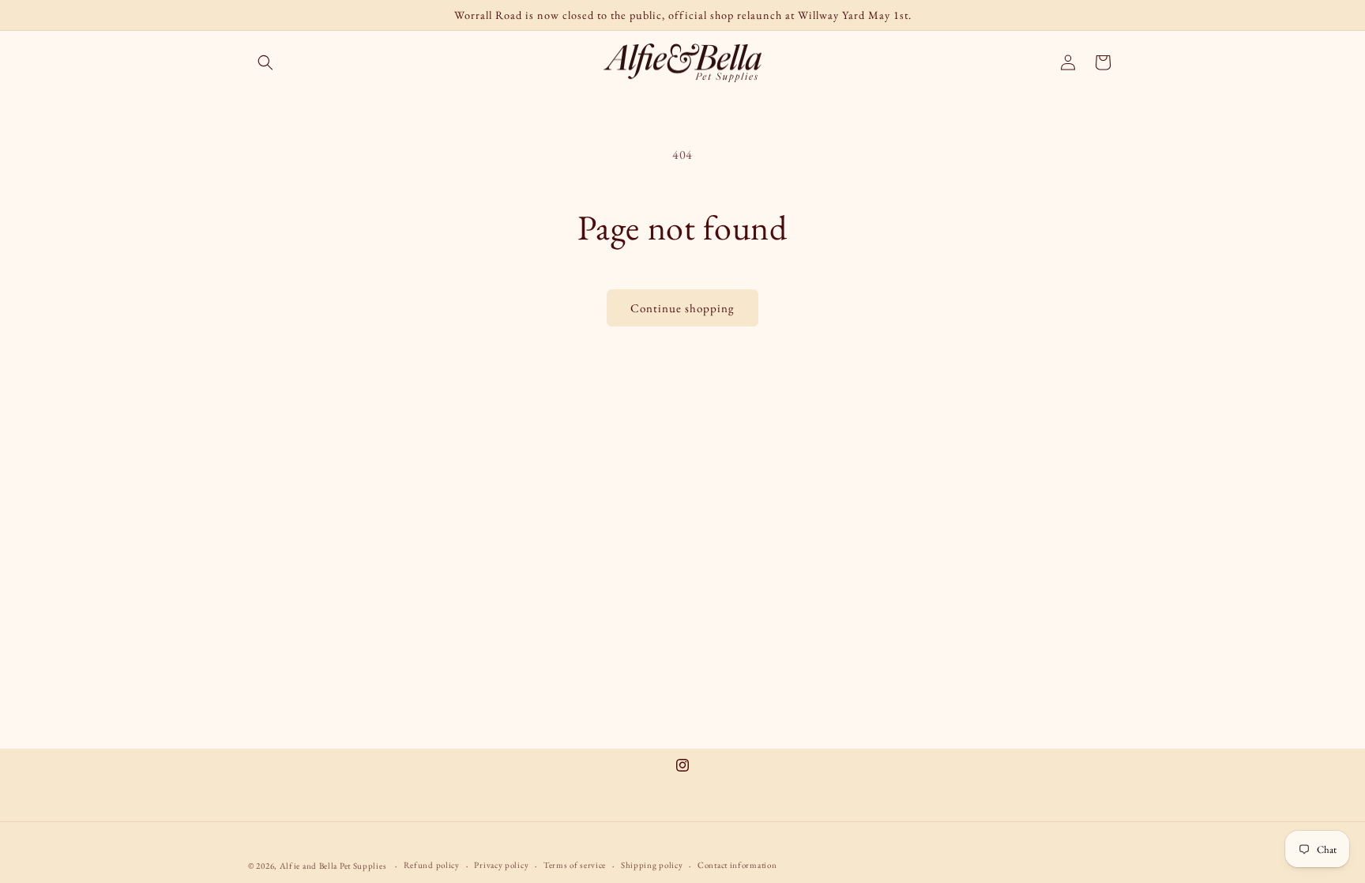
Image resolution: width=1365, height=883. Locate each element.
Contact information (737, 864)
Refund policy (432, 864)
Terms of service (574, 864)
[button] (265, 62)
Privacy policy (501, 864)
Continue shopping (682, 307)
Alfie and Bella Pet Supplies (333, 865)
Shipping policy (652, 864)
